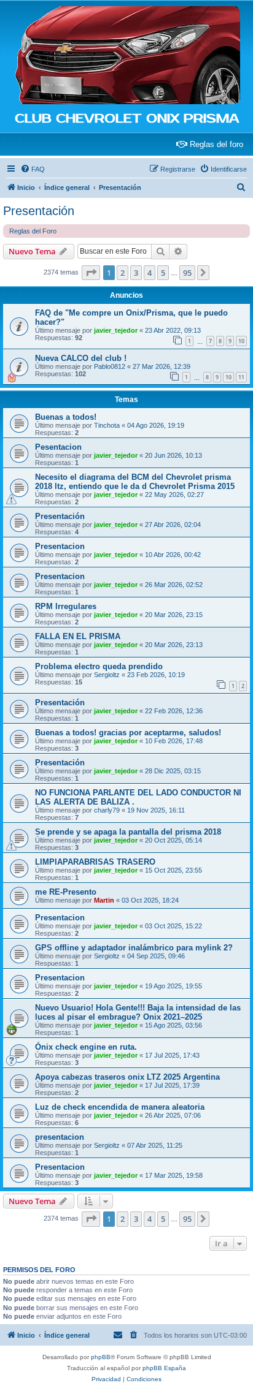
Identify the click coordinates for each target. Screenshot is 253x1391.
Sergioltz (107, 674)
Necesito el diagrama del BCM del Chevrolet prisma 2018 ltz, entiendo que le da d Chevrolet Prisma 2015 (135, 481)
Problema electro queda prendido (99, 666)
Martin (104, 900)
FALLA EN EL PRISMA (77, 636)
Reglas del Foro (32, 231)
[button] (91, 272)
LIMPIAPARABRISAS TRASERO (95, 861)
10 (241, 341)
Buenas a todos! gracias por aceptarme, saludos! (128, 732)
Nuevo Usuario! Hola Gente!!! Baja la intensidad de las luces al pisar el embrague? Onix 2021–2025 (138, 1012)
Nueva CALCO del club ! (80, 358)
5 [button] (163, 272)
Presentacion (60, 546)
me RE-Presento (65, 891)
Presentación (38, 211)
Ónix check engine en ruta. (86, 1047)
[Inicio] (126, 55)
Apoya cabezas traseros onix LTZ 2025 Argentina (127, 1077)
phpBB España (164, 1368)
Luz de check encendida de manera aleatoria (119, 1107)
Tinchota (107, 425)
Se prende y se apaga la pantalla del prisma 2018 (128, 831)
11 (241, 377)
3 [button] (136, 272)
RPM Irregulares (65, 606)
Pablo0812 (109, 366)
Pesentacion (58, 447)
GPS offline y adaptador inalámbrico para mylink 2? (134, 947)
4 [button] (149, 272)
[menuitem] (32, 169)
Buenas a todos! (65, 417)
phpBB (101, 1357)
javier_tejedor (116, 330)
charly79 (107, 810)
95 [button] (187, 272)
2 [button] (122, 272)
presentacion (59, 1137)
